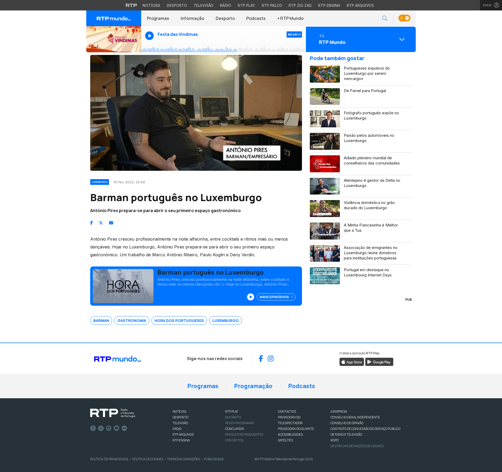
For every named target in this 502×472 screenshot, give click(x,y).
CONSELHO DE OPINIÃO (346, 423)
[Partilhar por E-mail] (111, 223)
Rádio (225, 5)
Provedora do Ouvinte (296, 428)
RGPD (334, 440)
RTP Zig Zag (300, 5)
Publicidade (214, 459)
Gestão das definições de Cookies (357, 446)
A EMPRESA (338, 411)
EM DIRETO (233, 417)
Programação (253, 386)
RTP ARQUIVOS (183, 434)
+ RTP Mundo (290, 18)
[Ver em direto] (113, 39)
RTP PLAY (231, 411)
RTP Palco (272, 5)
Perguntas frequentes (244, 434)
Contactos (234, 440)
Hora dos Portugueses (179, 320)
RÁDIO (177, 428)
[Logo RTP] (112, 413)
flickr (124, 428)
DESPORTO (180, 417)
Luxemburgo (225, 320)
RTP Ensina (329, 5)
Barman (101, 320)
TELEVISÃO (180, 423)
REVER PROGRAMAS (239, 423)
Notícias (151, 5)
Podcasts (256, 18)
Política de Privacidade (109, 459)
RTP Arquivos (360, 5)
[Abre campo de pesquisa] (385, 18)
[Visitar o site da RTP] (131, 5)
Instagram (109, 428)
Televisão (203, 5)
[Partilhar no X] (101, 223)
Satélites (285, 440)
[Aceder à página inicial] (113, 18)
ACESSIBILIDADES (290, 434)
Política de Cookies (147, 459)
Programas (158, 18)
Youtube (116, 428)
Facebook (93, 428)
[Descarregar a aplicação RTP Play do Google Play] (379, 361)
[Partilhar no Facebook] (91, 223)
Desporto (177, 5)
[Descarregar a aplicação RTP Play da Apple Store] (351, 361)
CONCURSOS (234, 428)
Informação (192, 18)
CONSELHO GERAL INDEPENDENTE (355, 417)
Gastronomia (131, 320)
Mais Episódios (275, 296)
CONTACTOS (287, 411)
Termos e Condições (183, 459)
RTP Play (246, 5)
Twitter (101, 428)
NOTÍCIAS (179, 411)
